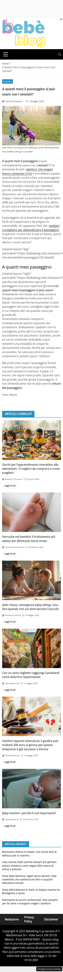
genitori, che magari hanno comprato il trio (27, 171)
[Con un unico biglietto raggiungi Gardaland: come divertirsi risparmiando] (31, 648)
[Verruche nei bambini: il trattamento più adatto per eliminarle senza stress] (31, 512)
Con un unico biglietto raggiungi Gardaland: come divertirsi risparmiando (31, 675)
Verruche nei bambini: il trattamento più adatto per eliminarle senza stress (28, 539)
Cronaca (7, 81)
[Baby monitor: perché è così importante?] (31, 788)
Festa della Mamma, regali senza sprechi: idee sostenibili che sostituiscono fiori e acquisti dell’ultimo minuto (29, 879)
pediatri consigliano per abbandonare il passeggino (31, 228)
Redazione (12, 919)
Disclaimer (51, 919)
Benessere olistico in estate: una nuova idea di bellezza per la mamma (29, 853)
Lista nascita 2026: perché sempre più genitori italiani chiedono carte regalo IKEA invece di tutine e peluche (29, 865)
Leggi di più (10, 485)
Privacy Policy (29, 919)
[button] (59, 54)
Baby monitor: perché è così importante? (29, 813)
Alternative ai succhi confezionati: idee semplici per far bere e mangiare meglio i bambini (30, 901)
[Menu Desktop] (5, 54)
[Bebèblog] (24, 33)
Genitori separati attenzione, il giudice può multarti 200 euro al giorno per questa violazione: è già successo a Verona (30, 745)
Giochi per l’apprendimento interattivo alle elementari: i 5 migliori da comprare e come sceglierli (31, 469)
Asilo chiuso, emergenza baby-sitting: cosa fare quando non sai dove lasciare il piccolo (30, 607)
